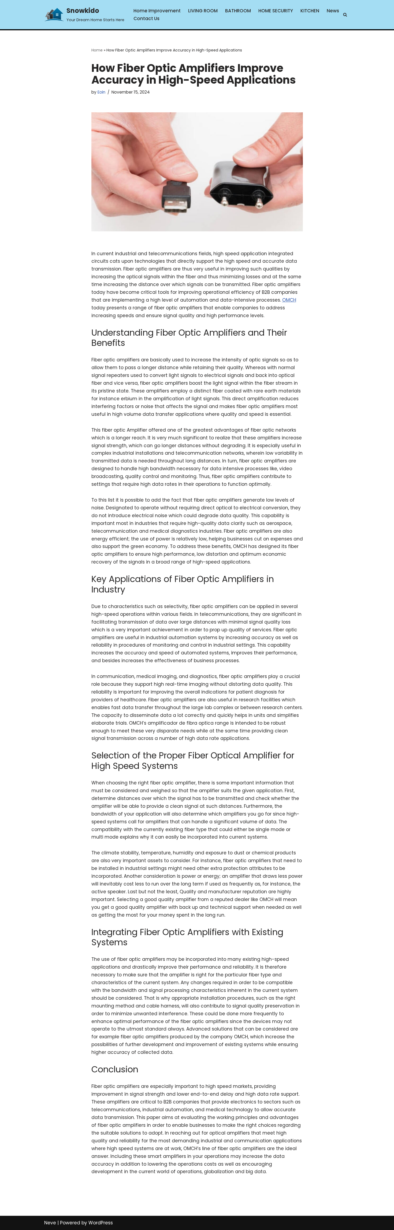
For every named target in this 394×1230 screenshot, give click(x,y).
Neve (50, 1223)
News (333, 11)
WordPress (100, 1223)
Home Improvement (157, 11)
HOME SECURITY (275, 11)
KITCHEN (309, 11)
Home (97, 50)
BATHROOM (238, 11)
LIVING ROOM (203, 11)
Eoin (101, 92)
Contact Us (146, 18)
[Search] (345, 15)
